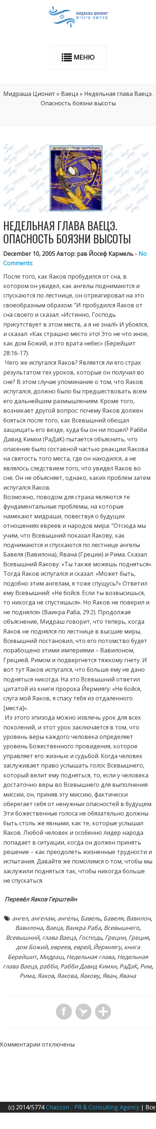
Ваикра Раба (83, 928)
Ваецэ (69, 94)
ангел (20, 918)
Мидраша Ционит (29, 94)
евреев (60, 947)
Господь (90, 938)
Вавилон (138, 918)
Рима (27, 976)
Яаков (45, 976)
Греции (115, 938)
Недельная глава (90, 957)
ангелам (42, 918)
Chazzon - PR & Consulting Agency (92, 1107)
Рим (146, 966)
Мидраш (51, 957)
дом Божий (32, 947)
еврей (81, 947)
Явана (127, 976)
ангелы (67, 918)
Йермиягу (107, 947)
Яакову (89, 976)
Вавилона (29, 928)
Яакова (67, 976)
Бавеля (113, 918)
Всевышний (22, 938)
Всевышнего (121, 928)
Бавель (90, 918)
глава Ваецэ (59, 938)
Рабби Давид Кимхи (88, 966)
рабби (48, 966)
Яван (109, 976)
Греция (138, 938)
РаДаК (128, 966)
